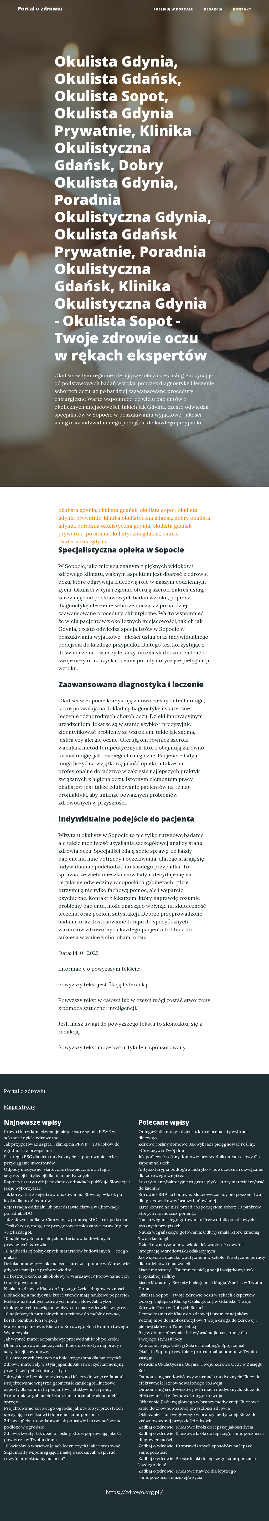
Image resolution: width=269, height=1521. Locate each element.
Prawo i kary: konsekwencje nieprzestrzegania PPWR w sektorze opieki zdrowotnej (59, 1134)
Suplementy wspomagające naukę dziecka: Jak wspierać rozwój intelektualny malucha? (60, 1455)
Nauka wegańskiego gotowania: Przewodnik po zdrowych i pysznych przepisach (197, 1222)
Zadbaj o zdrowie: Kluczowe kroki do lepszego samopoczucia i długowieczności (201, 1436)
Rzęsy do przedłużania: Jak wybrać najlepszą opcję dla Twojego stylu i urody (192, 1336)
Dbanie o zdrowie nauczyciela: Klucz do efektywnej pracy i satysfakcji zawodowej (62, 1348)
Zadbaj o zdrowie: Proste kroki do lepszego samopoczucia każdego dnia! (197, 1461)
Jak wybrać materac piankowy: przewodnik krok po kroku (61, 1339)
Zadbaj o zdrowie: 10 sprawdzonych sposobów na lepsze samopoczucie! (195, 1449)
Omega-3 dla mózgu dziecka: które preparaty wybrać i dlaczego (193, 1134)
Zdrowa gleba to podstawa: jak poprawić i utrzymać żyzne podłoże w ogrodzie (62, 1424)
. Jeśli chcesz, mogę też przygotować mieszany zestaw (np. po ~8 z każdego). (66, 1229)
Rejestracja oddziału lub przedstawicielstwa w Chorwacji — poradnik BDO (63, 1210)
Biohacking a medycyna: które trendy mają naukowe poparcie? (67, 1295)
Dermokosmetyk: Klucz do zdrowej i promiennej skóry (193, 1313)
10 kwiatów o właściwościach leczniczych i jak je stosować (62, 1445)
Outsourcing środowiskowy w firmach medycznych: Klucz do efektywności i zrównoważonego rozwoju (199, 1380)
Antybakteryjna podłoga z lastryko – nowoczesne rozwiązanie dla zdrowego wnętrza (200, 1172)
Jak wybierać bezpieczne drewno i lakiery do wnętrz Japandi (64, 1376)
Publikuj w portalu (173, 9)
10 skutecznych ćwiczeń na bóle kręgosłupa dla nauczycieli (62, 1357)
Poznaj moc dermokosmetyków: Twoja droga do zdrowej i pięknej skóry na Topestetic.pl (197, 1323)
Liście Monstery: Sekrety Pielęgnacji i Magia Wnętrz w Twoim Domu (200, 1285)
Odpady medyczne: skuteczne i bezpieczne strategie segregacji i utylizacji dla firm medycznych (57, 1172)
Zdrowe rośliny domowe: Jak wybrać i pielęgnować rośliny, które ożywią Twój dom (196, 1147)
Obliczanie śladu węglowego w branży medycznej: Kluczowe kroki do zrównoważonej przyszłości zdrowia (198, 1405)
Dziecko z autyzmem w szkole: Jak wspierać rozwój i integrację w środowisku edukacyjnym (191, 1248)
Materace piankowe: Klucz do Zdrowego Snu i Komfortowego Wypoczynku (66, 1329)
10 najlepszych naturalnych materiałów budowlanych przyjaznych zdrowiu (57, 1241)
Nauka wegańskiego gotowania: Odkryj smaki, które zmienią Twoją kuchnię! (198, 1235)
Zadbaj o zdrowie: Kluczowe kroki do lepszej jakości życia (195, 1427)
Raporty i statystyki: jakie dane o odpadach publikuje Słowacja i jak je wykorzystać (67, 1185)
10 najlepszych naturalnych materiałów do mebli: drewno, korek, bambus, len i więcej (62, 1317)
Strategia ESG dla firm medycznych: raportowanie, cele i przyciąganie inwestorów (61, 1160)
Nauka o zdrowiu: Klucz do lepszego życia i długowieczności (64, 1288)
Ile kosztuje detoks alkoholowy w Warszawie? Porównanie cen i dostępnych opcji (66, 1279)
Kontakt (242, 9)
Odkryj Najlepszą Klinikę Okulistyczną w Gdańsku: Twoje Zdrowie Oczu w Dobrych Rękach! (194, 1304)
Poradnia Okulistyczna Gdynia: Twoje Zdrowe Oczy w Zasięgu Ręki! (200, 1367)
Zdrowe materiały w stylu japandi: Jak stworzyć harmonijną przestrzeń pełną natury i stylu (63, 1367)
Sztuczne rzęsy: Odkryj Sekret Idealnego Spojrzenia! (191, 1345)
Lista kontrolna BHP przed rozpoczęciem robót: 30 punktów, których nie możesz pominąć (200, 1210)
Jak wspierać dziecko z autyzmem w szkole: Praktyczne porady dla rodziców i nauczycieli (201, 1260)
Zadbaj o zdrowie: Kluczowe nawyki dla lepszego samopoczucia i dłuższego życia (187, 1474)
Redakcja (213, 9)
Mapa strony (19, 1106)
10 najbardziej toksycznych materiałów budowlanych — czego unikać (66, 1254)
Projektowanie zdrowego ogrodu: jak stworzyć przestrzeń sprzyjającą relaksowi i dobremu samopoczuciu (63, 1411)
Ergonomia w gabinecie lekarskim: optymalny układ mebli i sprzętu (62, 1398)
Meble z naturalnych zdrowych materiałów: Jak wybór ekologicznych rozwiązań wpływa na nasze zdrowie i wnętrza (66, 1304)
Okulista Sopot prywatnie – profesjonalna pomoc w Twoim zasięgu (197, 1354)
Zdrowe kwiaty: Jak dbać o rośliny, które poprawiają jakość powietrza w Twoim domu (62, 1436)
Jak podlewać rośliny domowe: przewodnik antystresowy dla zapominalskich (199, 1160)
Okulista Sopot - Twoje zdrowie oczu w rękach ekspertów (196, 1295)
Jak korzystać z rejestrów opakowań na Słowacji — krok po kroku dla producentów (63, 1197)
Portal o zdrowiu (40, 8)
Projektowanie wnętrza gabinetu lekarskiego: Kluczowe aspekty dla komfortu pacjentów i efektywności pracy (60, 1386)
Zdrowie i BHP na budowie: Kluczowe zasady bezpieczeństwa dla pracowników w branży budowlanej (199, 1197)
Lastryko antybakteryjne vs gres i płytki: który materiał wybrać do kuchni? (201, 1185)
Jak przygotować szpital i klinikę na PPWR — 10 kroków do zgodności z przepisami (62, 1147)
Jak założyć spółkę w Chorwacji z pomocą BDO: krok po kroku (65, 1219)
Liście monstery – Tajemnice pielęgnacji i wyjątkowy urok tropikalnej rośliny (196, 1273)
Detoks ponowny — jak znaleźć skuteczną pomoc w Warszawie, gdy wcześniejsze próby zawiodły (67, 1266)
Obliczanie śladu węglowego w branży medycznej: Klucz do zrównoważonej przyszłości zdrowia (197, 1417)
